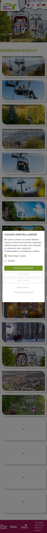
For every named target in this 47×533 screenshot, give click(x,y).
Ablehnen (23, 274)
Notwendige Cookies (17, 256)
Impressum (18, 292)
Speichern (23, 281)
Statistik (11, 261)
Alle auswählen (23, 268)
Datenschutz (28, 292)
